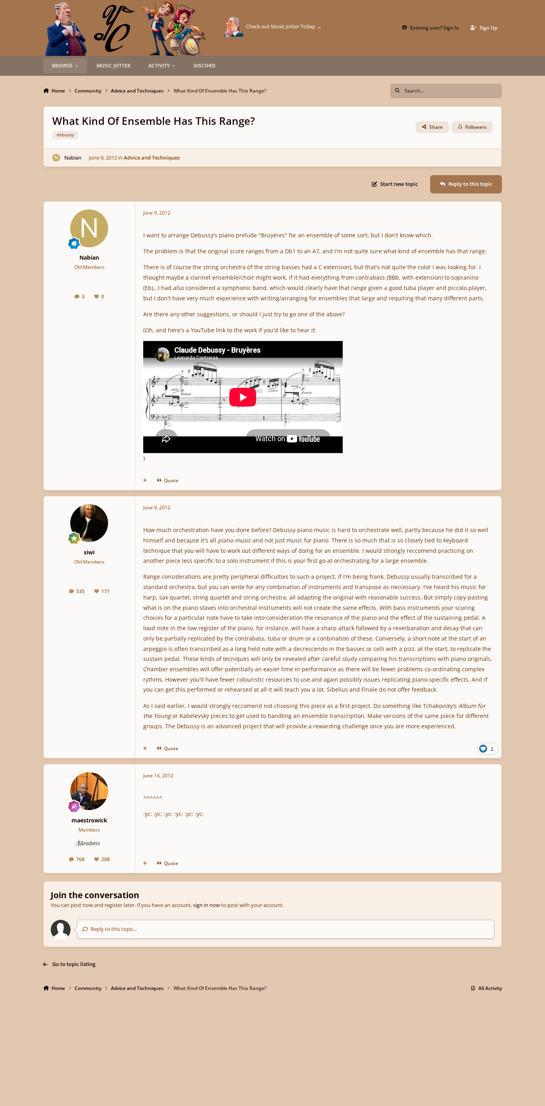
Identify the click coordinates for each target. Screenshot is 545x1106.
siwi (89, 552)
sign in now (206, 905)
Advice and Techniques (152, 157)
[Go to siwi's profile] (89, 523)
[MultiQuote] (145, 480)
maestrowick (89, 820)
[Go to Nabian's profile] (56, 158)
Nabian (72, 157)
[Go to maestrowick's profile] (89, 791)
